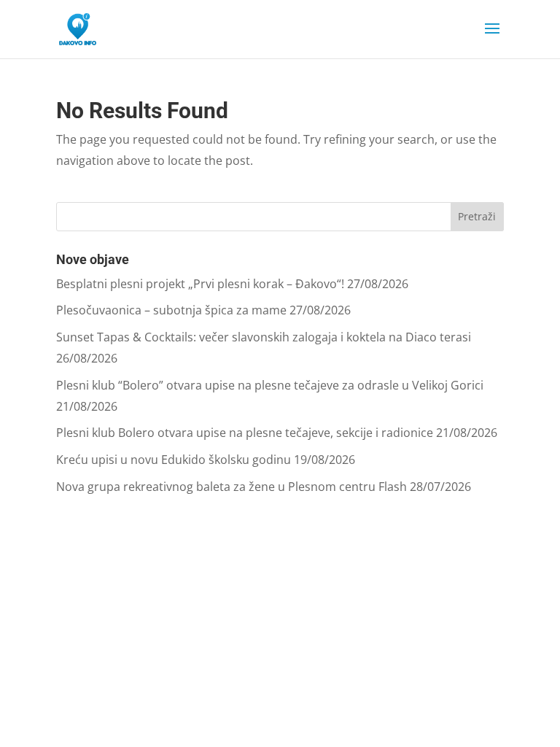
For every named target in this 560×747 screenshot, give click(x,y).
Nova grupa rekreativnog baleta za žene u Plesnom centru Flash (231, 487)
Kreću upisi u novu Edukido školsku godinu (173, 460)
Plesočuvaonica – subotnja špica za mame (171, 310)
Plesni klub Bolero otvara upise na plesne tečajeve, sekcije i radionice (244, 433)
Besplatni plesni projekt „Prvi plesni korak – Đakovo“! (200, 284)
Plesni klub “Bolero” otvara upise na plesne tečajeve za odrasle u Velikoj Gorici (269, 385)
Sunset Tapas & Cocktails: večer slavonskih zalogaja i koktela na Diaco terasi (263, 337)
